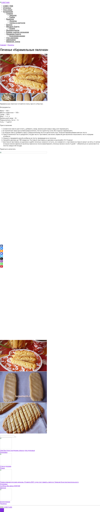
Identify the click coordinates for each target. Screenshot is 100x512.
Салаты (9, 13)
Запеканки (11, 39)
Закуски (12, 15)
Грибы (12, 17)
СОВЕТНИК (8, 507)
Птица (12, 28)
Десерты (13, 20)
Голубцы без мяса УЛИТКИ (10, 486)
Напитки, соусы (13, 41)
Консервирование (17, 35)
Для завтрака (12, 37)
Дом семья (7, 9)
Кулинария (8, 11)
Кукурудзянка (5, 502)
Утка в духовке (5, 466)
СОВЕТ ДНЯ (8, 5)
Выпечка (10, 19)
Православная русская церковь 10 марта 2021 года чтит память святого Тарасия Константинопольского (39, 482)
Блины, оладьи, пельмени (17, 32)
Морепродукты (12, 30)
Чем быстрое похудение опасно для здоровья (17, 450)
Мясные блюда (12, 26)
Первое (9, 24)
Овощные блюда (13, 34)
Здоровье (7, 7)
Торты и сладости (17, 22)
